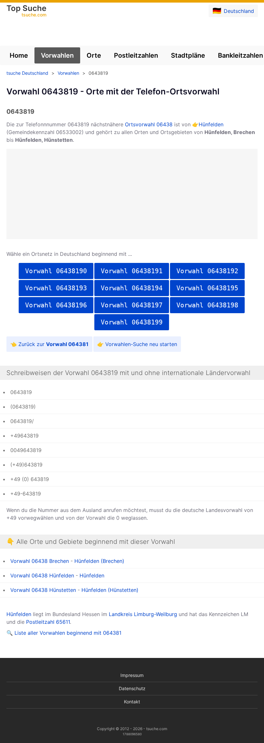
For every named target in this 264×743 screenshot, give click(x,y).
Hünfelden (211, 124)
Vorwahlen (57, 55)
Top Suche (26, 11)
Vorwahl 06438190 (56, 271)
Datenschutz (132, 688)
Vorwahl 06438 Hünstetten (43, 590)
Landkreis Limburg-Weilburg (143, 614)
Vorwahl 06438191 (132, 271)
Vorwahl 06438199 (132, 322)
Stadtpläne (188, 55)
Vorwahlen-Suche (126, 344)
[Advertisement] (132, 194)
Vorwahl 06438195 (207, 288)
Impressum (132, 675)
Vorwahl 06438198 (207, 305)
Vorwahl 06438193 (56, 288)
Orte (94, 55)
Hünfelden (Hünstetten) (109, 590)
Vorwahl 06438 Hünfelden (42, 575)
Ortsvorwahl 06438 (149, 124)
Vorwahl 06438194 (132, 288)
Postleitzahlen (136, 55)
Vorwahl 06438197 (132, 305)
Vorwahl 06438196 (56, 305)
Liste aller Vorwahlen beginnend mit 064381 (67, 633)
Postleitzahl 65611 (48, 622)
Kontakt (132, 701)
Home (19, 55)
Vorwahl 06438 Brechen (39, 561)
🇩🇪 (233, 10)
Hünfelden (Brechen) (99, 561)
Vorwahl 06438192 (207, 271)
